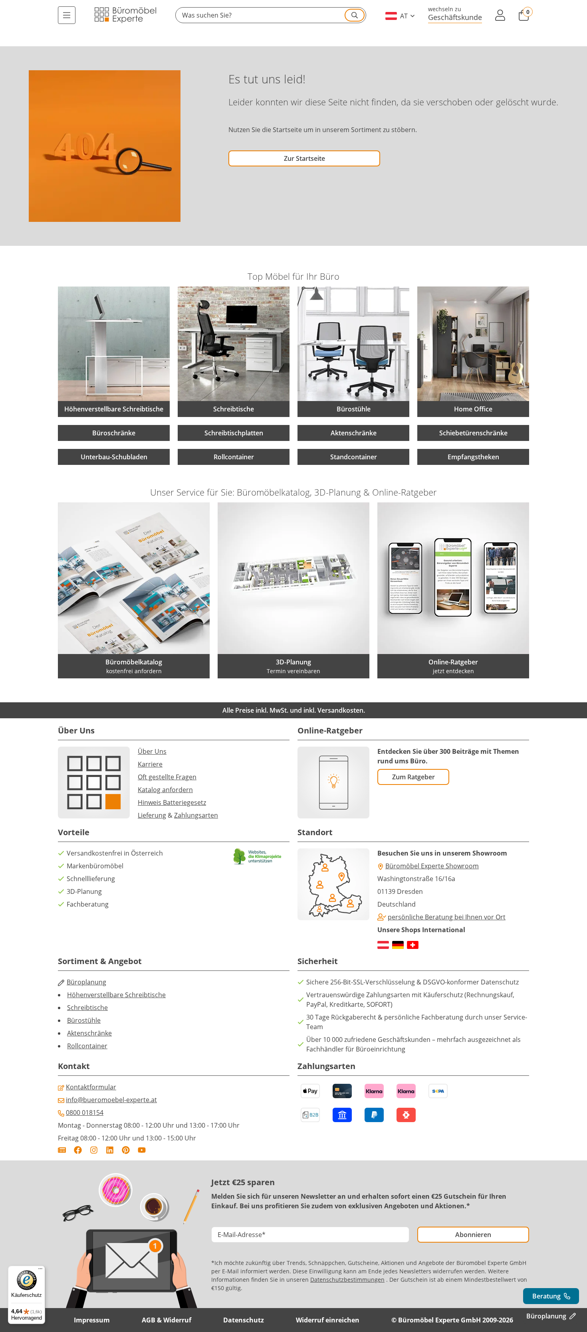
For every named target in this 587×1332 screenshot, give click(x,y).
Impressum (92, 1320)
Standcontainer (353, 457)
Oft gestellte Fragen (167, 777)
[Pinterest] (126, 1150)
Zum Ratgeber (413, 777)
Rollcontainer (234, 457)
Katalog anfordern (165, 789)
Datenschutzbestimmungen (347, 1279)
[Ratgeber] (62, 1150)
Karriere (150, 764)
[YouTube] (142, 1150)
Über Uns (152, 751)
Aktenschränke (354, 433)
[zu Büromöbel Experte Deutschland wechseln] (398, 945)
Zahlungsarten (196, 815)
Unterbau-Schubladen (114, 457)
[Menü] (66, 15)
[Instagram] (94, 1150)
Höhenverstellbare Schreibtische (116, 994)
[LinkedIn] (110, 1150)
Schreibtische (87, 1007)
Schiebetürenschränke (473, 433)
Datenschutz (243, 1320)
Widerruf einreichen (327, 1320)
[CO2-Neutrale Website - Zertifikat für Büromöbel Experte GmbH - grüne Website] (258, 856)
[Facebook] (78, 1150)
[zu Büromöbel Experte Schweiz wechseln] (412, 945)
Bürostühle (84, 1020)
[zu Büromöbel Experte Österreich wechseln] (383, 945)
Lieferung (152, 815)
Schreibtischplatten (233, 433)
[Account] (500, 15)
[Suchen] (355, 15)
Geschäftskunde (455, 17)
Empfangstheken (473, 457)
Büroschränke (113, 433)
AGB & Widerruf (166, 1320)
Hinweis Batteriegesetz (172, 802)
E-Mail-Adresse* (242, 1234)
